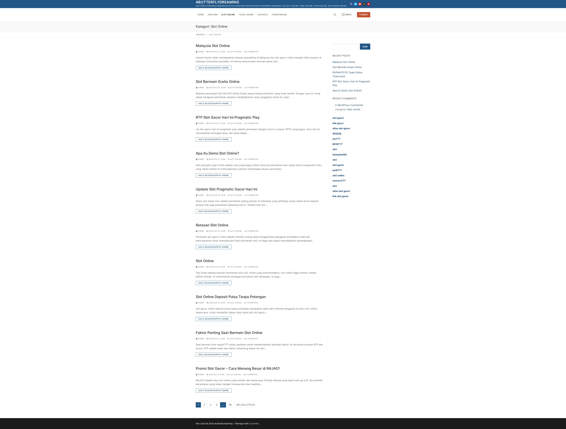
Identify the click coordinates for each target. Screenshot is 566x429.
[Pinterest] (368, 4)
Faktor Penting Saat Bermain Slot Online (229, 333)
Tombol (363, 14)
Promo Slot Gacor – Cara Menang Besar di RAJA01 (238, 368)
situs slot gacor (341, 128)
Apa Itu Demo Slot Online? (217, 153)
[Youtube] (360, 4)
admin (201, 52)
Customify (254, 423)
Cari (365, 46)
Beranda (200, 35)
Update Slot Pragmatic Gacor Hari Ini (226, 189)
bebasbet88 (340, 154)
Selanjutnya (245, 404)
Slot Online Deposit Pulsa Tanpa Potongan (231, 297)
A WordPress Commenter (349, 105)
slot (335, 149)
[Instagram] (364, 4)
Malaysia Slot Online (213, 46)
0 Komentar (252, 52)
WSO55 (337, 133)
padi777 (337, 170)
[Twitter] (355, 4)
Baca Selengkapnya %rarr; (213, 68)
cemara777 (339, 180)
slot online (338, 175)
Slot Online (235, 52)
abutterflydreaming (217, 2)
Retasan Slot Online (212, 225)
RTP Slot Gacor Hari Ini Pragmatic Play (228, 117)
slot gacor (338, 117)
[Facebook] (351, 4)
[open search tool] (335, 14)
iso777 (336, 138)
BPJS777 (338, 144)
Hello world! (353, 109)
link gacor (338, 123)
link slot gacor (341, 196)
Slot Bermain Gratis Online (218, 81)
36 (230, 404)
